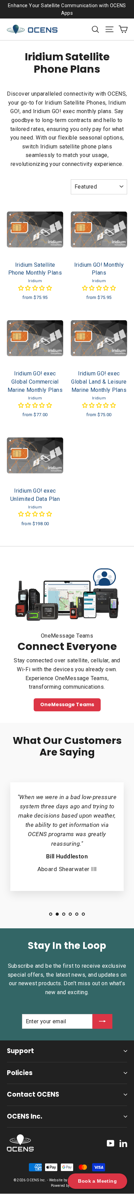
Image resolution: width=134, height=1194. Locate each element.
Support (20, 1051)
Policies (20, 1072)
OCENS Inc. (24, 1116)
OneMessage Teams (67, 704)
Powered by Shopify (67, 1185)
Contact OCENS (33, 1094)
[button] (35, 288)
